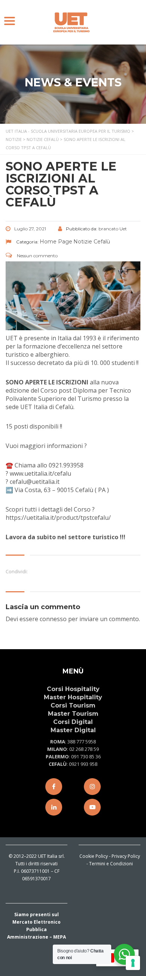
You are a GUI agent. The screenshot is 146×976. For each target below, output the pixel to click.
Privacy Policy (126, 856)
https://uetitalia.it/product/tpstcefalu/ (58, 517)
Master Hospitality (73, 697)
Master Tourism (73, 713)
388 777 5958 (81, 741)
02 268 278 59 (84, 749)
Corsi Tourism (73, 705)
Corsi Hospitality (73, 689)
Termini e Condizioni (111, 863)
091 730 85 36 (86, 756)
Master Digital (73, 730)
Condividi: (17, 571)
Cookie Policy (93, 856)
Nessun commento (37, 255)
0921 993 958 (83, 764)
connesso (53, 619)
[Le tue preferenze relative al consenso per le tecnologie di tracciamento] (133, 963)
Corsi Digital (73, 721)
